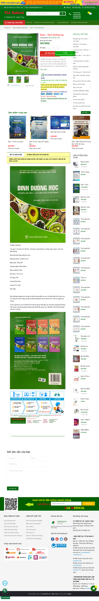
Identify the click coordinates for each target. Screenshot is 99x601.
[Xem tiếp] (44, 69)
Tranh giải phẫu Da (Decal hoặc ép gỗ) (85, 297)
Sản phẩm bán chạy (80, 156)
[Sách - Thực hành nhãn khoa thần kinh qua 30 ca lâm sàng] (81, 125)
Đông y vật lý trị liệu (79, 84)
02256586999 (85, 552)
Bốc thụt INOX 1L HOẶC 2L (85, 389)
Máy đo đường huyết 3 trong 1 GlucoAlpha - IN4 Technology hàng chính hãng (85, 162)
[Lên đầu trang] (96, 576)
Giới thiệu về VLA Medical (34, 538)
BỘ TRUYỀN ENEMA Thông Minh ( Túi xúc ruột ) (85, 356)
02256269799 (89, 588)
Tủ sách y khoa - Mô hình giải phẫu (81, 51)
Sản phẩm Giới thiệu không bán (81, 76)
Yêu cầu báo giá (31, 529)
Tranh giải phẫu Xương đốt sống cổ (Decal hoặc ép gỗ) (86, 317)
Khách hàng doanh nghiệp (34, 520)
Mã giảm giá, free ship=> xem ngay (80, 40)
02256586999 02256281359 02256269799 (77, 16)
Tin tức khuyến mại (79, 103)
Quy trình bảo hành (10, 523)
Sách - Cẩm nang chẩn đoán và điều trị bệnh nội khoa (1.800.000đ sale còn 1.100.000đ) (86, 185)
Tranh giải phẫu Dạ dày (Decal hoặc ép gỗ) (85, 248)
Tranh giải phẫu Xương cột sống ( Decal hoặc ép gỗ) (86, 326)
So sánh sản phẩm (78, 99)
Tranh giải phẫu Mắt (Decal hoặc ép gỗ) (86, 287)
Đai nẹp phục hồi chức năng (81, 81)
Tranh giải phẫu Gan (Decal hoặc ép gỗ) (85, 258)
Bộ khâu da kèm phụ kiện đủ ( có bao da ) (86, 366)
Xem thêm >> (86, 112)
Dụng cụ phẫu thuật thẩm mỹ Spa (81, 68)
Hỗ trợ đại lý (29, 526)
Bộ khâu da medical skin (84, 346)
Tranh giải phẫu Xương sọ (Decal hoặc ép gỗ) (85, 219)
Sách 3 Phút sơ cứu (85, 376)
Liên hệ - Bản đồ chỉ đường (34, 535)
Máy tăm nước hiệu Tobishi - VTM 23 (85, 197)
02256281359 (77, 561)
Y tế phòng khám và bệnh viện (81, 62)
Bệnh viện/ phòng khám (33, 523)
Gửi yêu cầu (12, 488)
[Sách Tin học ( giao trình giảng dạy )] (17, 127)
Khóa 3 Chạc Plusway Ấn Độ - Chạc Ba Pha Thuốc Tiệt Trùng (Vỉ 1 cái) (86, 399)
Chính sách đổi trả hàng (11, 532)
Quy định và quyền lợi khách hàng (81, 107)
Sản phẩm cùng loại (17, 112)
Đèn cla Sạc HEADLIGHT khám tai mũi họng (85, 410)
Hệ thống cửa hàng (89, 7)
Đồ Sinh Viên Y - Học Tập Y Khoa (81, 56)
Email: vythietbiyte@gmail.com (33, 7)
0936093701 (62, 521)
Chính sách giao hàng (10, 529)
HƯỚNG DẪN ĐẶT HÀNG (81, 91)
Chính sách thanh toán (11, 526)
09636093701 (77, 555)
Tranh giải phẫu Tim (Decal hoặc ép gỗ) (86, 268)
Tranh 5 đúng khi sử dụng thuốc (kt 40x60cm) (85, 172)
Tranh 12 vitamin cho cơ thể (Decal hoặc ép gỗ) (86, 278)
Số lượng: (43, 48)
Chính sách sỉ (30, 532)
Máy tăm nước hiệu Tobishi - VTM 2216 (85, 207)
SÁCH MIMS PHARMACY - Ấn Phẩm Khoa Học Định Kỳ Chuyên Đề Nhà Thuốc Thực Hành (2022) (86, 430)
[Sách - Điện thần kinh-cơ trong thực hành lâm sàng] (60, 127)
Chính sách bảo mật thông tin (13, 535)
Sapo (69, 594)
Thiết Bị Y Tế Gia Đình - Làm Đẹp (80, 45)
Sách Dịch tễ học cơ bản (36, 132)
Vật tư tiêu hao (77, 87)
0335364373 (77, 570)
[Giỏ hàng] (90, 13)
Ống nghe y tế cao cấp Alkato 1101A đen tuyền (85, 336)
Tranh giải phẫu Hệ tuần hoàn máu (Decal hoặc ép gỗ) (85, 229)
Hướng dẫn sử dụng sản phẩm (80, 95)
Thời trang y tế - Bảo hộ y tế (81, 72)
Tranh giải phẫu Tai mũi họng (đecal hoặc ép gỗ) (85, 307)
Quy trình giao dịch (9, 520)
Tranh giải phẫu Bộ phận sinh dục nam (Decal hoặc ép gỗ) (86, 239)
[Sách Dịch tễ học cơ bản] (39, 122)
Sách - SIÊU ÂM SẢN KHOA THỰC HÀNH (86, 420)
